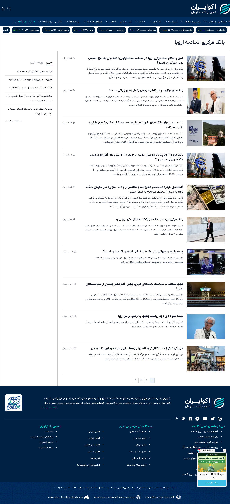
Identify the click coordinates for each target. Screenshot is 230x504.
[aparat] (183, 419)
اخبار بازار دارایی (92, 444)
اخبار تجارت (94, 438)
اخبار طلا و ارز (139, 438)
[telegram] (197, 419)
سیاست (172, 21)
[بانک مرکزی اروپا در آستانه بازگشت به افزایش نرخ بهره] (206, 229)
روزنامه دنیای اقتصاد (207, 436)
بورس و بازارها (192, 21)
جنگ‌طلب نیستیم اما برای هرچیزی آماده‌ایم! (30, 87)
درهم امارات (63, 30)
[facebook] (190, 419)
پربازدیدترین (36, 62)
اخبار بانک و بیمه (137, 451)
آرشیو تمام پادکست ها (88, 465)
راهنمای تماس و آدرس (41, 436)
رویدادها (47, 21)
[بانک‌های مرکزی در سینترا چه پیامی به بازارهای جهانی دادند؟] (206, 101)
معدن (113, 21)
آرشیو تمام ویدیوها (136, 465)
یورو (92, 30)
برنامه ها (74, 21)
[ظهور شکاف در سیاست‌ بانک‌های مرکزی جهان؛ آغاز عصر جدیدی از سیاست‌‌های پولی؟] (206, 294)
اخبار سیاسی (94, 451)
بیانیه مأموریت (45, 447)
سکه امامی (220, 30)
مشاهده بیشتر (14, 121)
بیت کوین (34, 30)
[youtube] (205, 419)
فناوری (157, 21)
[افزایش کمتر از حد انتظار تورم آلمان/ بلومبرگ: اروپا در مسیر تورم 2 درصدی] (206, 358)
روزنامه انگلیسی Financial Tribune (200, 447)
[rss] (176, 419)
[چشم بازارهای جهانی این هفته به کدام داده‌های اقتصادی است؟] (206, 262)
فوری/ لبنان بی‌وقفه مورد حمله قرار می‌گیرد (30, 79)
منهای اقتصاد (94, 21)
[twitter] (213, 419)
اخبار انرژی (141, 444)
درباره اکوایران (46, 442)
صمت (142, 21)
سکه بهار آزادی (185, 30)
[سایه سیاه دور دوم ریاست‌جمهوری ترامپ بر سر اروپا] (206, 326)
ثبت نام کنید (211, 483)
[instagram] (220, 419)
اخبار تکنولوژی (139, 458)
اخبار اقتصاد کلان (138, 431)
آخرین (49, 62)
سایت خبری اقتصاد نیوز (206, 442)
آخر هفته (95, 458)
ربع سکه (120, 30)
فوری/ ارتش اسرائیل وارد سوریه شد (34, 71)
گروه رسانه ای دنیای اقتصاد (204, 431)
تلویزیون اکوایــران (22, 21)
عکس (58, 21)
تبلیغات (49, 431)
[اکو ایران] (210, 9)
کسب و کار (126, 21)
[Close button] (224, 450)
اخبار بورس (94, 431)
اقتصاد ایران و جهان (219, 21)
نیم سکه (152, 30)
